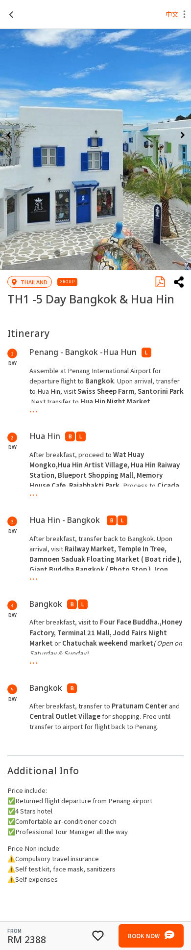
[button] (184, 15)
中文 (172, 14)
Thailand (34, 282)
